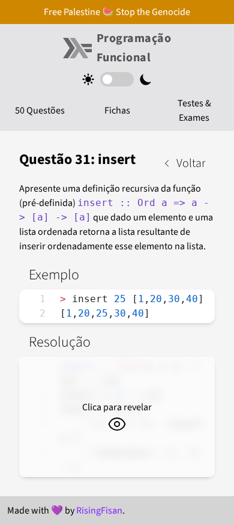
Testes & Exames (194, 110)
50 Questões (40, 110)
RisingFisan (99, 510)
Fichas (117, 110)
